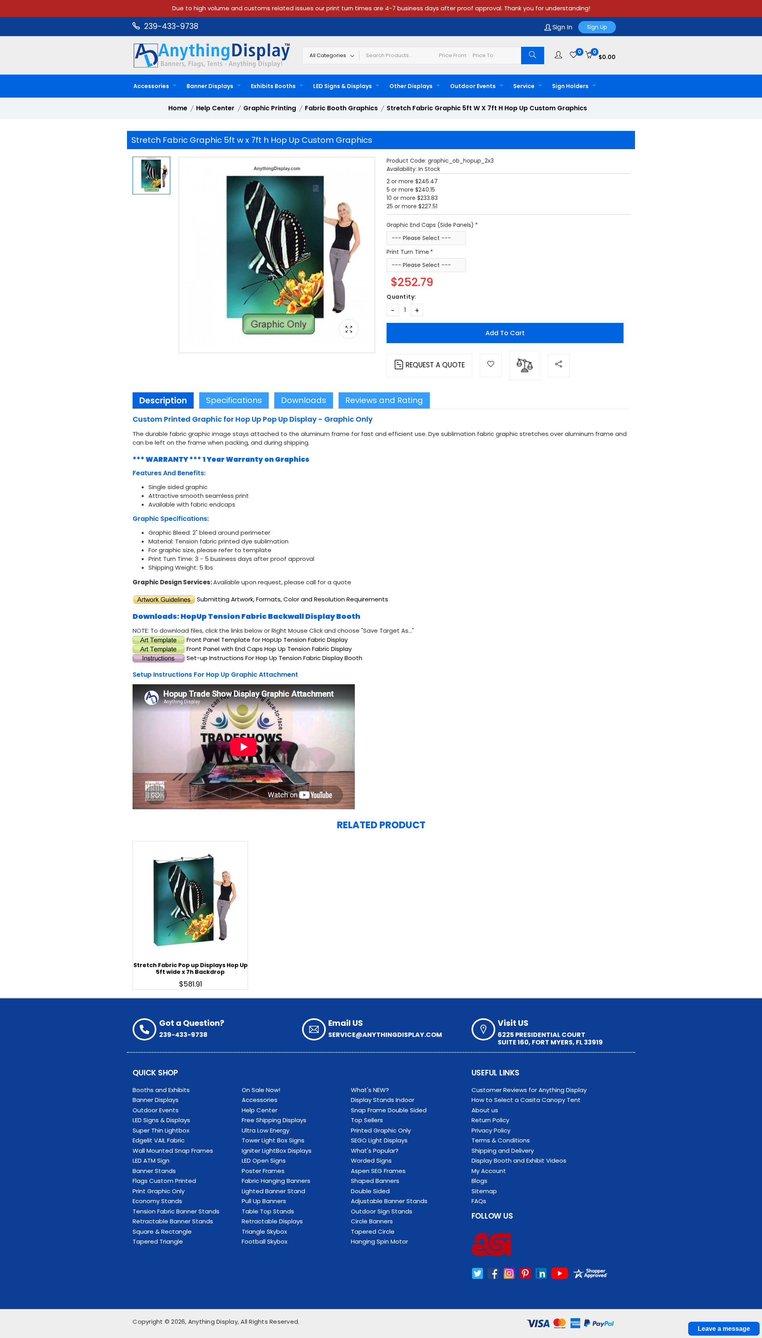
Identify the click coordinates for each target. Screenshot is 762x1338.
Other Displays (411, 86)
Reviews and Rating (384, 400)
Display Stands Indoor (382, 1100)
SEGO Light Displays (379, 1140)
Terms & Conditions (500, 1140)
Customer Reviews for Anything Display (529, 1090)
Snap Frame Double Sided (389, 1110)
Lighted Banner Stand (273, 1191)
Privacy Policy (490, 1130)
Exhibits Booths (273, 86)
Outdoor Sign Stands (381, 1211)
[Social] (559, 365)
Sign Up (597, 27)
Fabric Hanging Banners (276, 1181)
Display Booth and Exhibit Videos (518, 1160)
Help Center (259, 1110)
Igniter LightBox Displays (277, 1150)
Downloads (303, 400)
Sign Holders (570, 86)
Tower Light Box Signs (273, 1140)
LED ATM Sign (151, 1160)
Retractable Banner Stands (173, 1221)
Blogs (479, 1181)
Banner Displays (210, 86)
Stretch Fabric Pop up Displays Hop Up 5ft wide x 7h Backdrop (190, 968)
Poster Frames (263, 1171)
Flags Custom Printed (164, 1181)
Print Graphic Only (159, 1191)
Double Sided (370, 1191)
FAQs (478, 1201)
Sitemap (484, 1191)
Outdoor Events (473, 86)
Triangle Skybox (264, 1231)
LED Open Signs (264, 1160)
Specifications (234, 400)
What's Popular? (374, 1150)
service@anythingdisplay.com (385, 1034)
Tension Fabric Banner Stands (176, 1211)
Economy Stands (157, 1201)
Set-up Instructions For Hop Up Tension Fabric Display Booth (274, 658)
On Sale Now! (261, 1090)
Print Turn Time (408, 252)
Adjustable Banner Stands (389, 1201)
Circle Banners (372, 1221)
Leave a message (724, 1328)
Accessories (151, 86)
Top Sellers (367, 1120)
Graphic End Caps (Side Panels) (430, 225)
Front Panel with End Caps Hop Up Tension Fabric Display (269, 649)
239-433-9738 (170, 26)
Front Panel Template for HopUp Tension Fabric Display (267, 639)
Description (163, 400)
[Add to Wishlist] (491, 365)
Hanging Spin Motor (379, 1241)
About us (484, 1110)
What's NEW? (370, 1090)
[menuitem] (153, 86)
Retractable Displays (272, 1221)
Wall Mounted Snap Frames (173, 1150)
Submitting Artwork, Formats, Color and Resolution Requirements (292, 599)
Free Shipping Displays (274, 1120)
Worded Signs (371, 1160)
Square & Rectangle (162, 1231)
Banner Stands (154, 1171)
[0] (573, 55)
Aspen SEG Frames (378, 1171)
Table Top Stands (268, 1211)
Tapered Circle (372, 1231)
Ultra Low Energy (265, 1130)
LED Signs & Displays (342, 86)
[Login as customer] (558, 55)
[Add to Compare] (524, 365)
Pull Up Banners (264, 1201)
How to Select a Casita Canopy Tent (526, 1100)
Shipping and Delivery (502, 1150)
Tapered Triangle (158, 1241)
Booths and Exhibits (161, 1090)
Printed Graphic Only (381, 1130)
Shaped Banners (375, 1181)
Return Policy (490, 1120)
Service (524, 86)
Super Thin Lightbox (161, 1130)
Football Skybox (264, 1241)
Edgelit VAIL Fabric (159, 1140)
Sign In (561, 27)
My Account (488, 1171)
